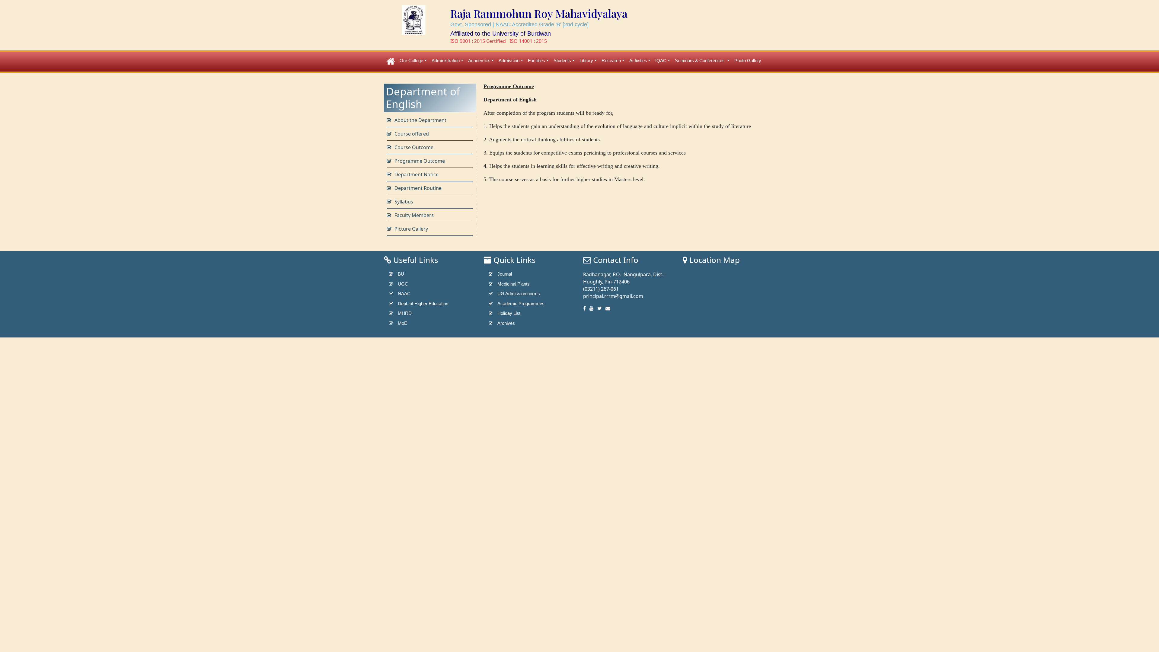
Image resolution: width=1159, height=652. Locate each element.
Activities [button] (638, 60)
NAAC (404, 293)
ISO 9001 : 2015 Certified (478, 41)
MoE (402, 323)
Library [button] (586, 60)
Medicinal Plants (513, 283)
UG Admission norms (518, 293)
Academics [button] (479, 60)
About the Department (420, 120)
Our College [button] (411, 60)
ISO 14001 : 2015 (528, 41)
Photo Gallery (747, 60)
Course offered (411, 133)
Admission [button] (509, 60)
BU (401, 273)
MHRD (405, 313)
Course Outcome (413, 147)
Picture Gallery (411, 228)
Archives (506, 323)
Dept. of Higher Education (423, 303)
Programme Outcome (419, 161)
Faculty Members (414, 215)
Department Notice (416, 174)
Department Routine (418, 188)
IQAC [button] (660, 60)
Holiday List (508, 313)
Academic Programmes (520, 303)
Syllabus (403, 201)
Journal (504, 273)
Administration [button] (446, 60)
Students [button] (562, 60)
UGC (403, 283)
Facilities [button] (536, 60)
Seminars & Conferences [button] (700, 60)
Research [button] (611, 60)
